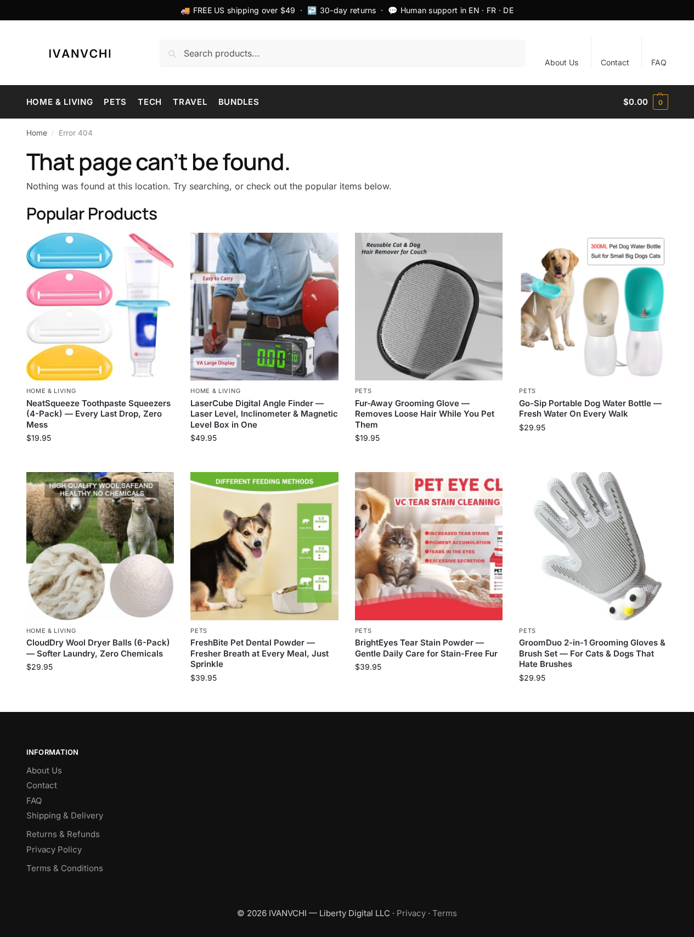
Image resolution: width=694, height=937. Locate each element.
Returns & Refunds (63, 834)
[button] (645, 102)
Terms (444, 913)
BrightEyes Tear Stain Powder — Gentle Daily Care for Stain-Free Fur (426, 648)
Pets (363, 391)
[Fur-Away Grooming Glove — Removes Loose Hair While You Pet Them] (429, 307)
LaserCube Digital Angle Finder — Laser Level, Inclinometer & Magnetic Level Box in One (264, 414)
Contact (615, 62)
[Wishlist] (157, 249)
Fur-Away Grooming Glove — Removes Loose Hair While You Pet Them (424, 414)
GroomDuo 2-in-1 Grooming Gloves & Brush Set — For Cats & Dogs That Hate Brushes (592, 653)
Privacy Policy (54, 849)
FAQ (659, 62)
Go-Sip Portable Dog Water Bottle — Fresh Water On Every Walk (590, 408)
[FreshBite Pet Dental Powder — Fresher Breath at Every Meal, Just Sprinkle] (264, 546)
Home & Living (51, 391)
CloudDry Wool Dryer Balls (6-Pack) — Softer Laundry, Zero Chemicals (98, 648)
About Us (561, 62)
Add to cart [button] (99, 460)
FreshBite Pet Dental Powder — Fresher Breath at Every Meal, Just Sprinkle (259, 653)
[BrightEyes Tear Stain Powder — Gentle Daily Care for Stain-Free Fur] (429, 546)
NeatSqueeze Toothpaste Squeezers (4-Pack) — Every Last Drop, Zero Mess (98, 414)
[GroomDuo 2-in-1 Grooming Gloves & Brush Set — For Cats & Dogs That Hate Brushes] (593, 546)
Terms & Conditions (64, 868)
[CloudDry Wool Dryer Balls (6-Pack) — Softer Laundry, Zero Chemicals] (100, 546)
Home (36, 132)
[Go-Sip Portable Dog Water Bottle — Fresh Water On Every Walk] (593, 307)
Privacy (411, 913)
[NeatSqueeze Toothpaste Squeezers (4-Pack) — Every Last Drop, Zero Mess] (100, 307)
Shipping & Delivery (64, 815)
